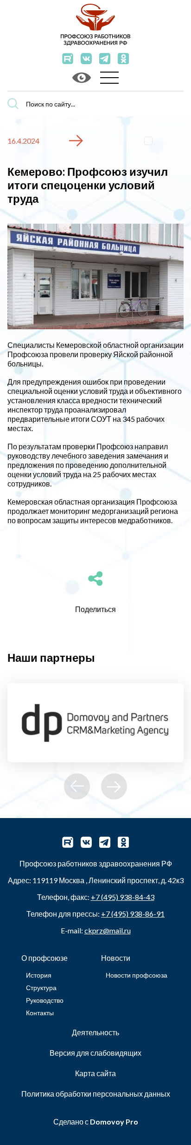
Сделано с (95, 1121)
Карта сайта (95, 1073)
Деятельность (95, 1032)
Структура (41, 988)
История (38, 975)
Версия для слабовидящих (95, 1052)
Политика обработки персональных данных (95, 1093)
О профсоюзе (44, 957)
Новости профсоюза (136, 975)
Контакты (40, 1013)
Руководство (45, 1000)
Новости (115, 957)
